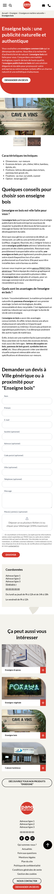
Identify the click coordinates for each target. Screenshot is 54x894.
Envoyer (11, 554)
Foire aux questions (27, 853)
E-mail (6, 420)
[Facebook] (21, 838)
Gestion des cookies (27, 873)
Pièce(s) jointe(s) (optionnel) (16, 512)
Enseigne (13, 13)
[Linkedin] (27, 838)
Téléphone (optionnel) (13, 479)
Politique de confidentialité (27, 865)
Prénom (7, 408)
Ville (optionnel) (10, 467)
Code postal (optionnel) (13, 455)
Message (8, 491)
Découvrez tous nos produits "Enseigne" (27, 783)
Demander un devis (16, 80)
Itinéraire (10, 584)
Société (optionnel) (12, 432)
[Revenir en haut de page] (47, 845)
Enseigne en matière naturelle (31, 13)
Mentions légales (27, 857)
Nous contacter (27, 881)
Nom (6, 396)
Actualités (27, 849)
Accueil (5, 13)
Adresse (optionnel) (12, 443)
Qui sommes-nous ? (27, 844)
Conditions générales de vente (27, 869)
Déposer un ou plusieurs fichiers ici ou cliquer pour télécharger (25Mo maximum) (27, 524)
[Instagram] (32, 838)
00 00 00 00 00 (13, 589)
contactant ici (13, 546)
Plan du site (27, 861)
